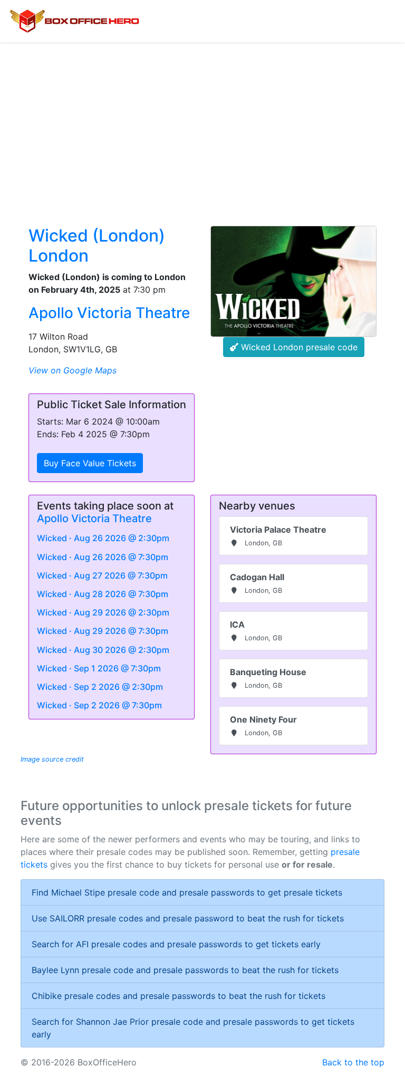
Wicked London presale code (298, 347)
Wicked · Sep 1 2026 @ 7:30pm (99, 668)
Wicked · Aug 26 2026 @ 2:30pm (103, 538)
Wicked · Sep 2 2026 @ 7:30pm (99, 705)
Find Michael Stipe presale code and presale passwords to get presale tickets (187, 892)
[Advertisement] (202, 121)
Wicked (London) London (96, 245)
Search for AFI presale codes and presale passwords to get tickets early (176, 944)
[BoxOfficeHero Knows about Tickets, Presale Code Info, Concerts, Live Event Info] (74, 21)
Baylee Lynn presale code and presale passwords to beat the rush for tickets (185, 970)
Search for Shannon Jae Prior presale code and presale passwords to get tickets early (193, 1028)
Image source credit (52, 759)
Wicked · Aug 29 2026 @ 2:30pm (103, 612)
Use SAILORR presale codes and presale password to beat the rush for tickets (188, 918)
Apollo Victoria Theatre (109, 313)
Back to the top (353, 1062)
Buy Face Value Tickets (90, 463)
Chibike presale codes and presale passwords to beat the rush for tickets (178, 996)
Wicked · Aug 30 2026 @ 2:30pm (103, 650)
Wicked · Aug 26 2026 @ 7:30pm (102, 557)
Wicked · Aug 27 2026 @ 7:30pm (102, 575)
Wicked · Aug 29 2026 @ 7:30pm (102, 631)
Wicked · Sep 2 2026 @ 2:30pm (100, 686)
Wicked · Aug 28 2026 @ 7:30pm (102, 594)
